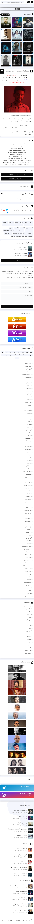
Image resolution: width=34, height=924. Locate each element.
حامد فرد (29, 435)
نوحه (30, 656)
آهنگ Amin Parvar (15, 225)
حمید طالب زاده (28, 446)
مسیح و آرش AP (27, 566)
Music (25, 225)
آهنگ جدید (29, 609)
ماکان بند (29, 543)
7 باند (30, 361)
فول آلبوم (29, 625)
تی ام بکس (29, 430)
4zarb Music (25, 222)
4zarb (31, 222)
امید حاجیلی (28, 391)
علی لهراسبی (28, 513)
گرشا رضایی (29, 538)
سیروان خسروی (28, 485)
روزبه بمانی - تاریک (19, 824)
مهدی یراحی (29, 577)
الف (31, 352)
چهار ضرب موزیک (28, 231)
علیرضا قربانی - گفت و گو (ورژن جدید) (17, 830)
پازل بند (30, 419)
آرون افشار (29, 369)
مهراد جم (29, 579)
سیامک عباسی (28, 482)
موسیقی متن (28, 653)
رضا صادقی (29, 466)
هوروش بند (29, 591)
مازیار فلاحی (29, 541)
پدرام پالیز (29, 422)
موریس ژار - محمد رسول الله (20, 905)
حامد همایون (28, 438)
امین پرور (11, 228)
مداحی (30, 645)
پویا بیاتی (29, 427)
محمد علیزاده (28, 555)
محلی (30, 642)
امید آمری (29, 386)
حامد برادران (29, 433)
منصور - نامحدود (19, 899)
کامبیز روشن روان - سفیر (19, 911)
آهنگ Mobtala (6, 225)
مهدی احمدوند (28, 568)
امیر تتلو (29, 394)
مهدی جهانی (28, 571)
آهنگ (22, 225)
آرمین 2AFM (28, 363)
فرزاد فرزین (29, 532)
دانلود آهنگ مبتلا (28, 236)
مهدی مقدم (29, 574)
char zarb (11, 222)
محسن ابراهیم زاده (27, 546)
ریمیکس (29, 623)
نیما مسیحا (29, 588)
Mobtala (30, 225)
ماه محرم (29, 639)
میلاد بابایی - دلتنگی (20, 836)
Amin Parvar (18, 222)
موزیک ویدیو (28, 650)
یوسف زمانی (28, 596)
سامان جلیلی (28, 477)
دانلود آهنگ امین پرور (17, 233)
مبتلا (23, 236)
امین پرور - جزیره (20, 248)
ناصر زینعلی (29, 585)
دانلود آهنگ (24, 76)
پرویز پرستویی (28, 424)
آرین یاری (29, 372)
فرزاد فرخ (29, 530)
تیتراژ (30, 617)
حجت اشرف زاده (27, 441)
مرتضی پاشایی (28, 560)
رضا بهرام (29, 460)
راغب (30, 458)
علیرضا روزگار (28, 518)
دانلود (23, 231)
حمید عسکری (28, 449)
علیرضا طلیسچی (28, 521)
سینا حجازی (29, 491)
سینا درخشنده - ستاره (20, 892)
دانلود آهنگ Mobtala (27, 233)
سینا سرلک (29, 494)
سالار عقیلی (29, 474)
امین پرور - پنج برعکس (20, 254)
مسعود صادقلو (28, 563)
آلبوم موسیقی (28, 606)
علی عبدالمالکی (28, 510)
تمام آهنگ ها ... (5, 15)
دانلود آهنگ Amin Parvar (8, 231)
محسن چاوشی (28, 549)
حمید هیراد (29, 452)
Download (6, 78)
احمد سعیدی (28, 377)
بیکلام (30, 612)
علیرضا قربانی (28, 524)
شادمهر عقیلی (28, 499)
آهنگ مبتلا (16, 228)
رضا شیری (29, 463)
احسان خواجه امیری (27, 374)
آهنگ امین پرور (29, 228)
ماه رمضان (29, 637)
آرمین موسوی (28, 366)
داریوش (30, 455)
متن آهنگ (18, 236)
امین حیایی (29, 399)
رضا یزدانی (29, 469)
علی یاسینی (29, 516)
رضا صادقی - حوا (19, 818)
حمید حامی (29, 444)
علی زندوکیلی (28, 507)
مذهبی (30, 648)
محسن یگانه (28, 552)
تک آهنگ (29, 614)
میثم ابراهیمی (28, 582)
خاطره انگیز (29, 620)
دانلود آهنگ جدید (8, 233)
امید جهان (29, 388)
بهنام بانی (29, 413)
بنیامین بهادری (28, 410)
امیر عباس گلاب (28, 397)
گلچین (30, 634)
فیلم (30, 628)
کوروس (30, 535)
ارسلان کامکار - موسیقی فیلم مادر (18, 886)
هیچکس (29, 593)
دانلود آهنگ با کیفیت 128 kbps (17, 179)
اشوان (30, 380)
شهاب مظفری (28, 502)
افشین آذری (28, 383)
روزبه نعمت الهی (27, 471)
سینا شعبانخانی (28, 496)
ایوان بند (29, 405)
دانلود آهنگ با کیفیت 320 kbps (17, 175)
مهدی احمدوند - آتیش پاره (19, 811)
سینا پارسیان (28, 488)
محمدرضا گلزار (28, 557)
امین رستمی (28, 402)
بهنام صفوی (29, 416)
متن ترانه (13, 236)
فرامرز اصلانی (28, 527)
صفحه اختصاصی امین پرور (17, 261)
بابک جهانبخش (28, 408)
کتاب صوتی (29, 631)
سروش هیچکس (27, 480)
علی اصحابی (29, 505)
